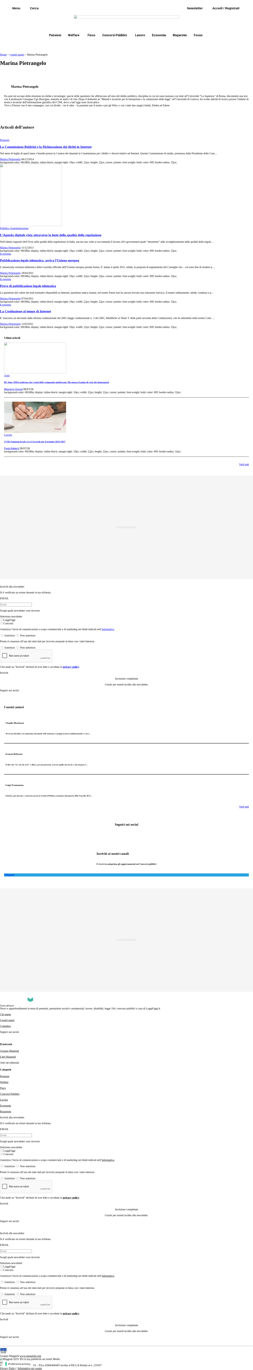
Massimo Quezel (13, 389)
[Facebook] (115, 834)
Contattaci (5, 1026)
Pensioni (55, 35)
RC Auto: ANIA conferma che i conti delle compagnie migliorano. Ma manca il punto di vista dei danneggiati (56, 382)
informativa (108, 629)
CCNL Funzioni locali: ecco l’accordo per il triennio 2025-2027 (34, 441)
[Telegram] (137, 834)
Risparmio (180, 35)
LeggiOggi (9, 619)
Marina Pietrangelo (10, 159)
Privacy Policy (8, 1368)
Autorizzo (9, 635)
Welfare (73, 35)
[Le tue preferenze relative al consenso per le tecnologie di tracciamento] (18, 1364)
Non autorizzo (27, 635)
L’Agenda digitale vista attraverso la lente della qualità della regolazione (50, 235)
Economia (159, 35)
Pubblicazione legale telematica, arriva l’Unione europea (39, 260)
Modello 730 (90, 43)
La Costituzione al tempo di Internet (25, 311)
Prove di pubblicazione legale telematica (28, 286)
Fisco (91, 35)
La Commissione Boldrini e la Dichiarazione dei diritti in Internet (46, 147)
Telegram (9, 874)
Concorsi (8, 623)
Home (3, 54)
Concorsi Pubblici (114, 35)
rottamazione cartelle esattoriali (170, 43)
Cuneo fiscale (134, 43)
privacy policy (71, 666)
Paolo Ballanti (11, 448)
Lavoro (140, 35)
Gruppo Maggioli (9, 1050)
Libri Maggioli (8, 1056)
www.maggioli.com (30, 1355)
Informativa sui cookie (30, 1368)
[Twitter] (126, 834)
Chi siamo (5, 1014)
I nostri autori (17, 54)
